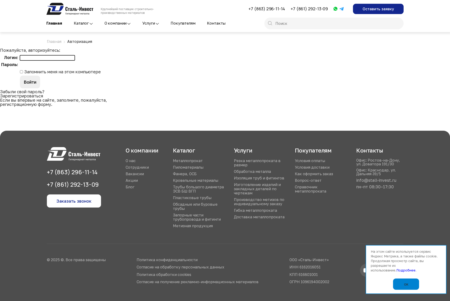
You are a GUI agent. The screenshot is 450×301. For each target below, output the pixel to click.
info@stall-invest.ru (376, 180)
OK (406, 284)
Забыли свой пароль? (22, 91)
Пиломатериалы (188, 167)
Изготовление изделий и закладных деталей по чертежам (257, 188)
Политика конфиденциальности (167, 259)
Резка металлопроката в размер (257, 162)
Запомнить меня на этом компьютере (62, 71)
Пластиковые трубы (192, 197)
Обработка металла (252, 171)
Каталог (81, 23)
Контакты (216, 23)
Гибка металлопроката (255, 210)
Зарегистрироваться (21, 95)
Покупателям (183, 23)
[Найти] (270, 23)
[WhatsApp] (336, 9)
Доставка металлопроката (259, 217)
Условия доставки (312, 167)
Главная (54, 23)
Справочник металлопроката (310, 189)
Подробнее (406, 270)
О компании (116, 23)
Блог (130, 187)
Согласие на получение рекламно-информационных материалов (198, 281)
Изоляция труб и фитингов (259, 178)
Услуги (148, 23)
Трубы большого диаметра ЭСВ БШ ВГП (198, 189)
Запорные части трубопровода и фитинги (197, 217)
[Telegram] (341, 9)
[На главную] (69, 4)
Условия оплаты (310, 160)
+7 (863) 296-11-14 (266, 8)
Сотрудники (137, 167)
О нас (131, 160)
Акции (132, 180)
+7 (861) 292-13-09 (309, 8)
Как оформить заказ (314, 173)
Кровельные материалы (195, 180)
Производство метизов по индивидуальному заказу (259, 201)
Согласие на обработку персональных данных (180, 267)
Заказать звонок (73, 201)
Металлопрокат (188, 160)
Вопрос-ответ (308, 180)
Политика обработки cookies (164, 274)
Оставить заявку (378, 9)
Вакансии (135, 173)
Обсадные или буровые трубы (195, 206)
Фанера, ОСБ (185, 173)
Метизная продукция (193, 225)
